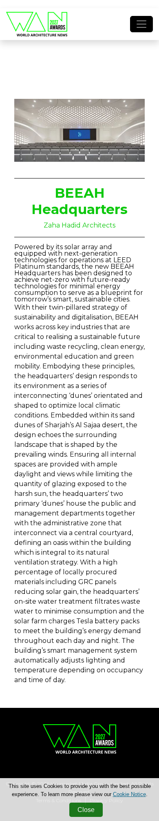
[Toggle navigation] (141, 24)
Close (86, 809)
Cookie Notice (129, 794)
